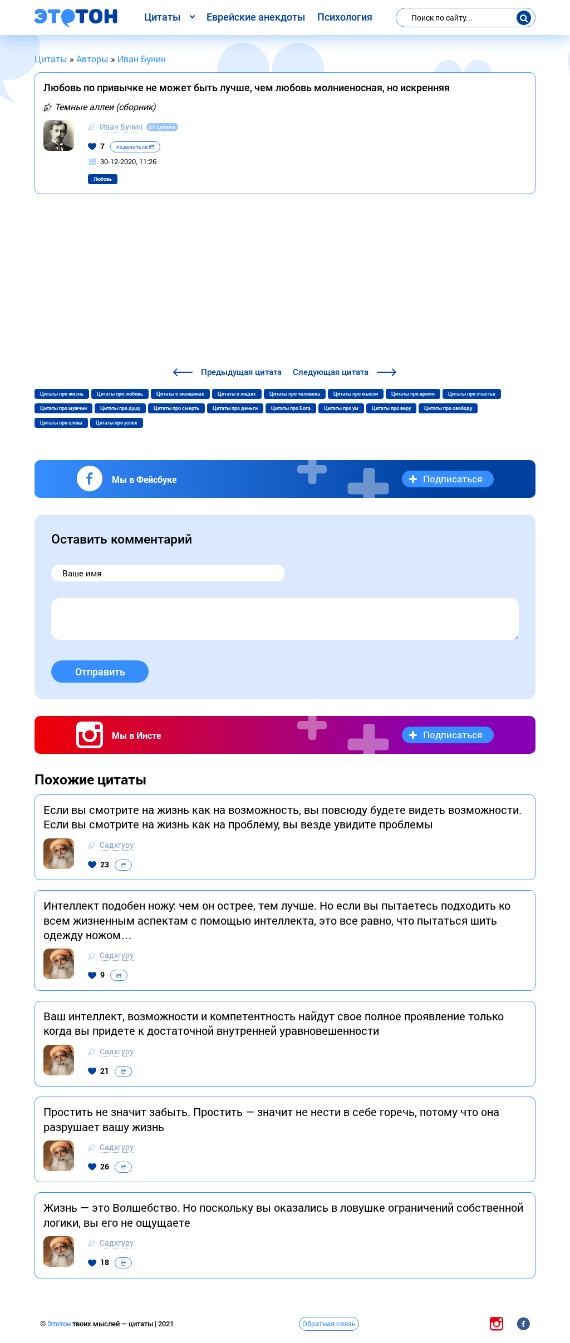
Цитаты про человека (294, 394)
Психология (344, 17)
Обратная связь (329, 1324)
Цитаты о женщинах (180, 394)
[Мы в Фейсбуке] (523, 1323)
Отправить (100, 672)
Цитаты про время (413, 394)
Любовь (103, 179)
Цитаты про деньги (235, 408)
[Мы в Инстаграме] (496, 1323)
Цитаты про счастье (471, 394)
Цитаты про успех (116, 423)
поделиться (132, 147)
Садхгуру (117, 845)
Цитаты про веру (391, 408)
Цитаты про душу (120, 408)
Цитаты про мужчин (63, 408)
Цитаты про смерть (176, 408)
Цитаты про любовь (120, 394)
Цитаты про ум (341, 408)
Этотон (59, 1324)
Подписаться (453, 478)
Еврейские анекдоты (256, 17)
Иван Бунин (121, 126)
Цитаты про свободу (448, 408)
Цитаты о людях (237, 394)
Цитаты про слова (61, 423)
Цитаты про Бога (291, 408)
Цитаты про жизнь (61, 394)
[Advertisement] (285, 282)
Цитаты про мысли (355, 394)
